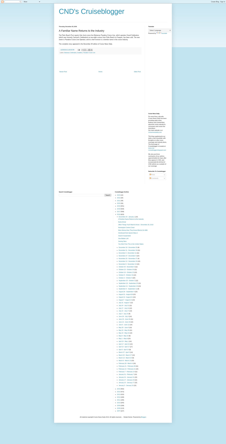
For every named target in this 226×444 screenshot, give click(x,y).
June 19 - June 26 (125, 319)
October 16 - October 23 (126, 272)
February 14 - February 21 (127, 369)
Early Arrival (122, 222)
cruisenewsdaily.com (155, 132)
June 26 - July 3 (124, 316)
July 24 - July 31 (124, 305)
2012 (119, 397)
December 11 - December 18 (128, 250)
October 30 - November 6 (127, 267)
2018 (119, 209)
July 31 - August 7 (124, 303)
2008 (119, 408)
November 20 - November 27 (128, 258)
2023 (119, 195)
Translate (164, 33)
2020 (119, 203)
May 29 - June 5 (124, 327)
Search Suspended (124, 236)
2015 (119, 389)
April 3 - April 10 (124, 349)
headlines (80, 52)
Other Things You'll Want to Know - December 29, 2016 (135, 225)
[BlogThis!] (85, 50)
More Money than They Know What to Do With (133, 230)
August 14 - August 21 (126, 297)
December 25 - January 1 (127, 217)
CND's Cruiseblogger (91, 11)
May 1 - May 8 (123, 338)
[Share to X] (87, 50)
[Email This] (82, 50)
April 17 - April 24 (124, 344)
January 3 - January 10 (126, 385)
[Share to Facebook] (89, 50)
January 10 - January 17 (127, 382)
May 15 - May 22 (124, 333)
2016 (119, 214)
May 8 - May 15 (124, 336)
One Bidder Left (123, 238)
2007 (119, 411)
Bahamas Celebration (70, 52)
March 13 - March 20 (125, 358)
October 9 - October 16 (126, 275)
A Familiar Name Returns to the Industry (131, 219)
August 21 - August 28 (126, 294)
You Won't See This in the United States (130, 244)
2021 (119, 200)
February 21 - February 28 (127, 366)
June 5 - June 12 (124, 325)
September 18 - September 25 (128, 283)
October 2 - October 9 (126, 278)
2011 (119, 400)
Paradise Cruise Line (89, 52)
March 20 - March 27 (125, 355)
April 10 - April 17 (124, 347)
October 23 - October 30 (126, 269)
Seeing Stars (122, 241)
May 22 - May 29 (124, 330)
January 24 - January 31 (127, 377)
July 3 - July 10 (124, 314)
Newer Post (63, 72)
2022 (119, 198)
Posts (153, 175)
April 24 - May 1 (124, 341)
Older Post (137, 72)
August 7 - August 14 (125, 300)
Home (100, 72)
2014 (119, 392)
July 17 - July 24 (124, 308)
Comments (154, 178)
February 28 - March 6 (126, 363)
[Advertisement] (102, 62)
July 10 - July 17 (124, 311)
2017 (119, 211)
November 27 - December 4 (128, 256)
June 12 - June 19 (125, 322)
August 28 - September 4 (127, 292)
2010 (119, 403)
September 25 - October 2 (127, 280)
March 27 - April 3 (124, 352)
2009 (119, 405)
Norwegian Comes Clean (126, 227)
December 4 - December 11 (128, 253)
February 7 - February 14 (127, 372)
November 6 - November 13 (128, 264)
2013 (119, 394)
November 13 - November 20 (128, 261)
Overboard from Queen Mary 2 (128, 233)
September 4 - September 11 (128, 289)
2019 (119, 206)
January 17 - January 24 (127, 380)
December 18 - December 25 (128, 247)
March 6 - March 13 (125, 360)
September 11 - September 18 (128, 286)
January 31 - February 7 (126, 374)
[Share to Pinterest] (91, 50)
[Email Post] (78, 49)
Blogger (143, 417)
